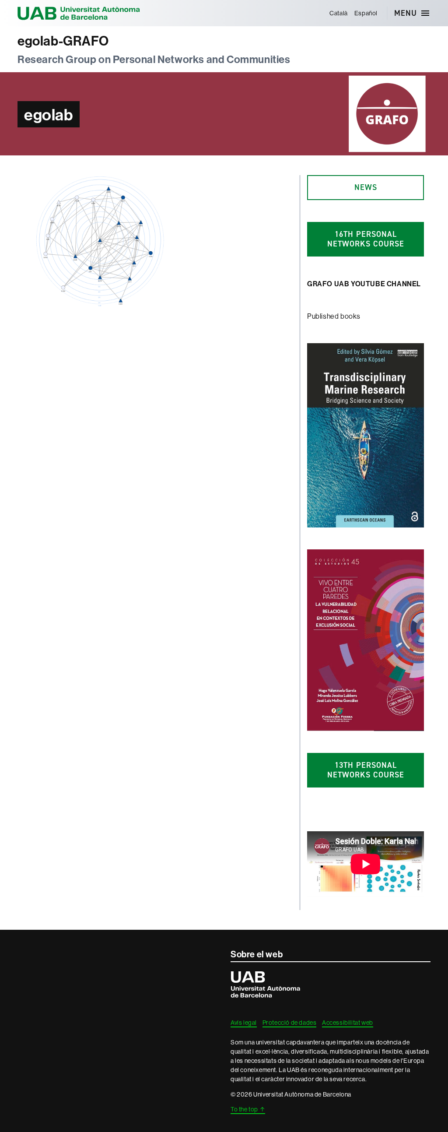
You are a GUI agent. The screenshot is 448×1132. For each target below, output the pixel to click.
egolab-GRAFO (63, 41)
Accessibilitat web (347, 1023)
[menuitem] (338, 13)
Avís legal (244, 1023)
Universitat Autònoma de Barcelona (79, 13)
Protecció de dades (289, 1023)
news (365, 187)
